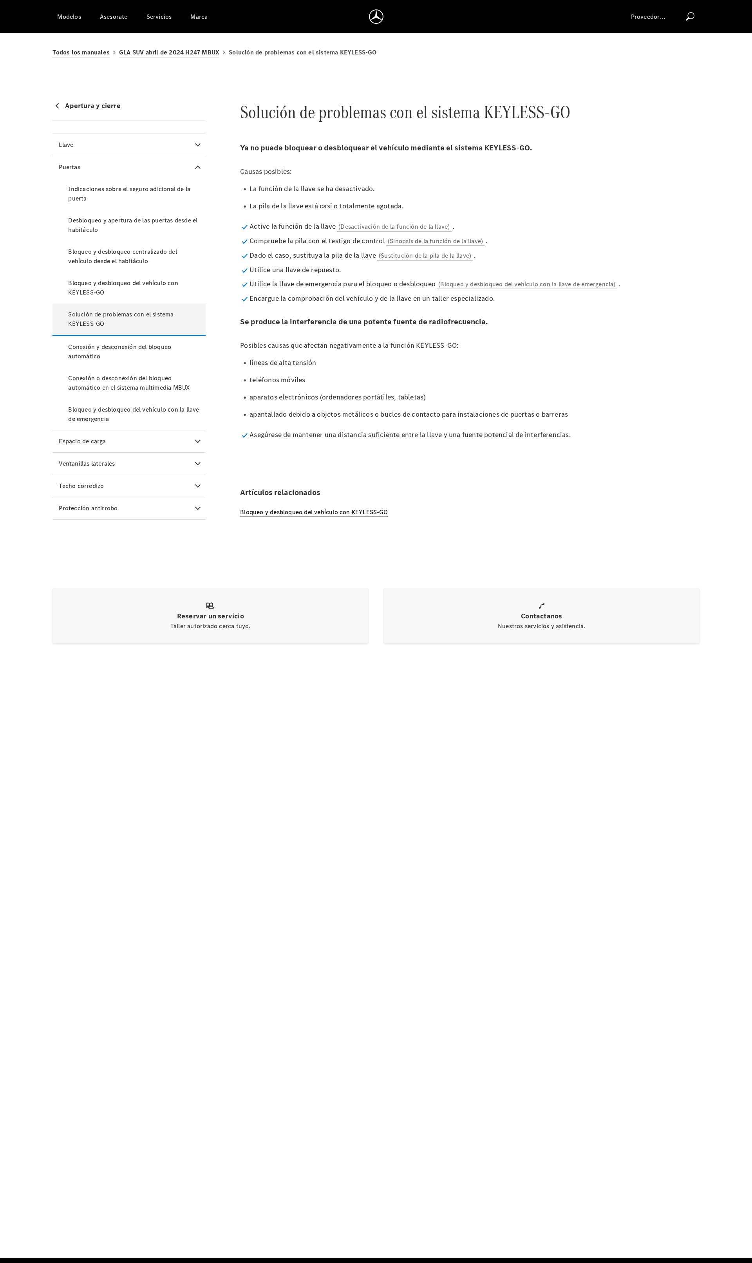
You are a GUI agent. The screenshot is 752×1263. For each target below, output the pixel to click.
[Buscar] (690, 16)
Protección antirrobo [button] (88, 508)
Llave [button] (66, 145)
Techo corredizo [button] (81, 486)
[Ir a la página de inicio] (376, 16)
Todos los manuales (81, 52)
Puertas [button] (69, 167)
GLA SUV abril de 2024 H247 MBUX (169, 52)
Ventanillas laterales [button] (87, 463)
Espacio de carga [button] (82, 441)
